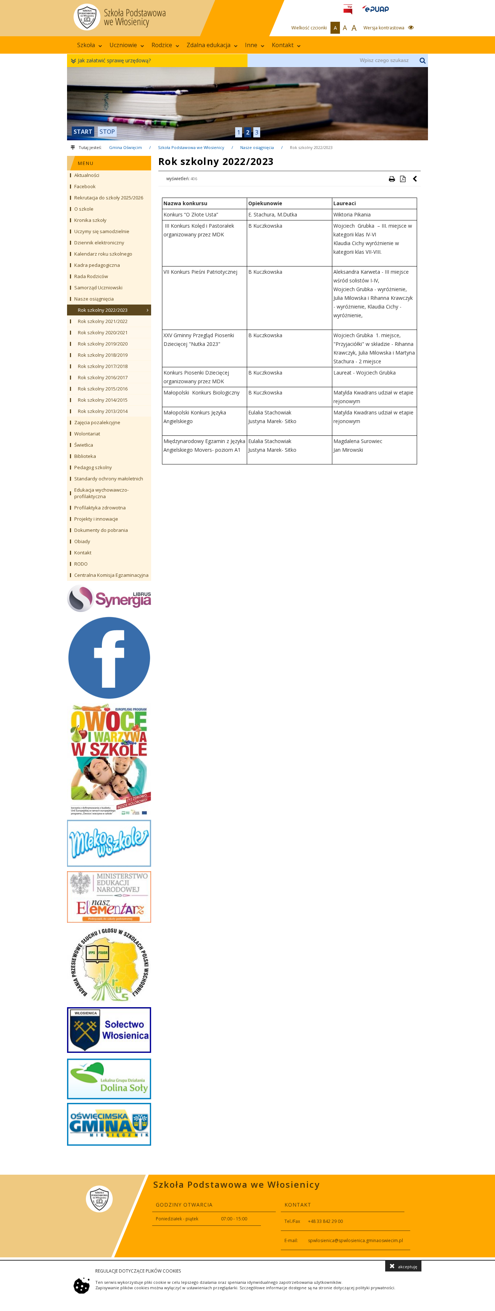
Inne (251, 45)
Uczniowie (123, 45)
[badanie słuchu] (109, 965)
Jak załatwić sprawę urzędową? (114, 60)
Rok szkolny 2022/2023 (311, 147)
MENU (86, 163)
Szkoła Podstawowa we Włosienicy (191, 147)
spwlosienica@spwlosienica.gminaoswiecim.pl (355, 1240)
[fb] (109, 658)
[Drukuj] (391, 178)
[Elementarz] (109, 897)
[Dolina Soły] (109, 1077)
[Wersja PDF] (402, 178)
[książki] (247, 103)
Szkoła (86, 45)
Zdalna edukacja (208, 45)
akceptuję (407, 1266)
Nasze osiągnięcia (257, 147)
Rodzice (161, 45)
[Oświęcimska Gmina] (109, 1124)
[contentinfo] (247, 1216)
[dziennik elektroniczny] (109, 598)
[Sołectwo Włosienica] (109, 1030)
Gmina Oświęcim (125, 147)
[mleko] (109, 843)
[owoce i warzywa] (109, 759)
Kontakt (283, 45)
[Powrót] (415, 178)
